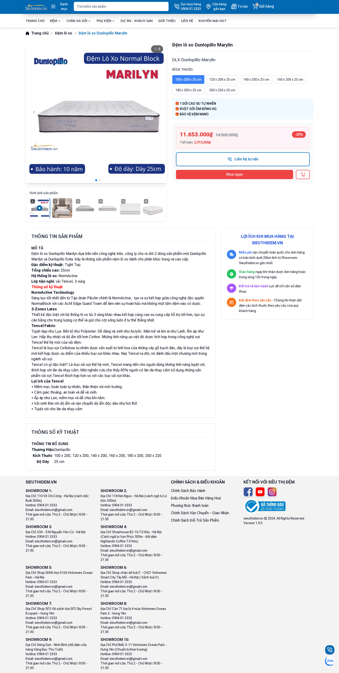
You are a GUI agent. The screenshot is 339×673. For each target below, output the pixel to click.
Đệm (53, 20)
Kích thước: (183, 69)
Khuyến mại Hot (212, 20)
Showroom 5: (39, 567)
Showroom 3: (39, 527)
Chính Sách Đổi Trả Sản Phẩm (195, 520)
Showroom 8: (114, 603)
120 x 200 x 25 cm (222, 79)
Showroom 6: (114, 567)
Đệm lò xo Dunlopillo (48, 253)
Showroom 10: (115, 639)
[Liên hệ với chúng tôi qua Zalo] (329, 661)
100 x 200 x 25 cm (188, 79)
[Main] (36, 6)
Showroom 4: (114, 527)
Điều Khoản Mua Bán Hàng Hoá (196, 498)
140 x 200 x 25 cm (256, 79)
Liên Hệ (187, 20)
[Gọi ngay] (329, 650)
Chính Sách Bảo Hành (188, 491)
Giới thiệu (166, 20)
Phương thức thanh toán (189, 505)
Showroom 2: (114, 491)
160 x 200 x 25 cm (290, 79)
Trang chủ (35, 20)
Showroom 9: (39, 639)
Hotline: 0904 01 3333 (41, 505)
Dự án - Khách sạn (137, 20)
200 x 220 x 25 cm (222, 90)
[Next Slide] (158, 112)
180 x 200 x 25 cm (188, 90)
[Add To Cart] (303, 174)
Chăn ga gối (76, 20)
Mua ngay (234, 174)
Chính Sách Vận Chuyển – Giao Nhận (200, 513)
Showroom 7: (39, 603)
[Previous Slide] (33, 112)
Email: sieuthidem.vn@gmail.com (49, 510)
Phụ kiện (104, 20)
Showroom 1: (39, 491)
